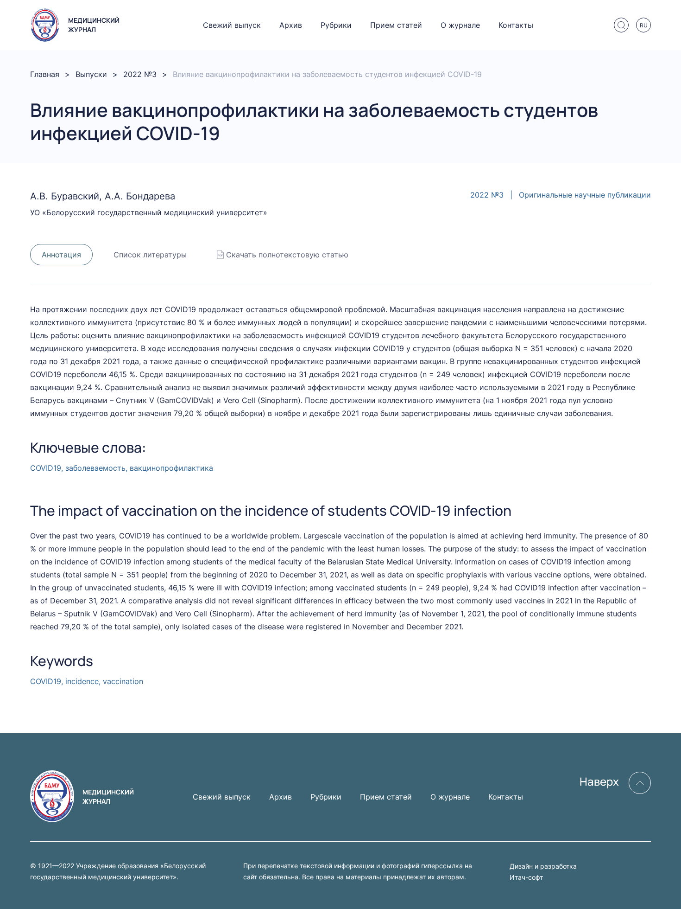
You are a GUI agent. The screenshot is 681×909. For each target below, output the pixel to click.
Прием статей (396, 25)
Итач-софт (526, 877)
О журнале (460, 25)
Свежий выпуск (232, 25)
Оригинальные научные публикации (585, 194)
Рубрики (336, 25)
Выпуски (91, 74)
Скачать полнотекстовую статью (287, 254)
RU (644, 25)
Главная (44, 74)
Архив (290, 25)
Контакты (515, 25)
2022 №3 (140, 74)
